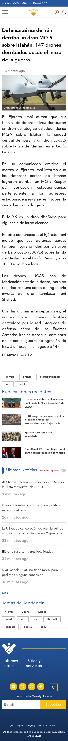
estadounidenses (50, 376)
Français (29, 725)
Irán (22, 619)
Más (5, 592)
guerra (28, 626)
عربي (12, 725)
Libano (42, 611)
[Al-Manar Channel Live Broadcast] (40, 687)
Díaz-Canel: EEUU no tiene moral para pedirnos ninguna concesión (30, 572)
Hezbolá (52, 619)
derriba (9, 376)
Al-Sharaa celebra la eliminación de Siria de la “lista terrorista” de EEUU (33, 484)
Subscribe (53, 704)
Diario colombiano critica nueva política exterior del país (31, 507)
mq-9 (22, 384)
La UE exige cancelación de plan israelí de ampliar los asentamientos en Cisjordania (32, 530)
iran (7, 384)
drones (27, 376)
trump (9, 611)
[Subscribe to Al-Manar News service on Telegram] (13, 687)
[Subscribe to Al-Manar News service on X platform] (31, 687)
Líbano (25, 611)
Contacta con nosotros (45, 725)
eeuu (43, 626)
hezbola (10, 626)
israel (8, 619)
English (20, 725)
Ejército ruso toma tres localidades (27, 551)
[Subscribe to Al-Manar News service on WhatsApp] (22, 687)
